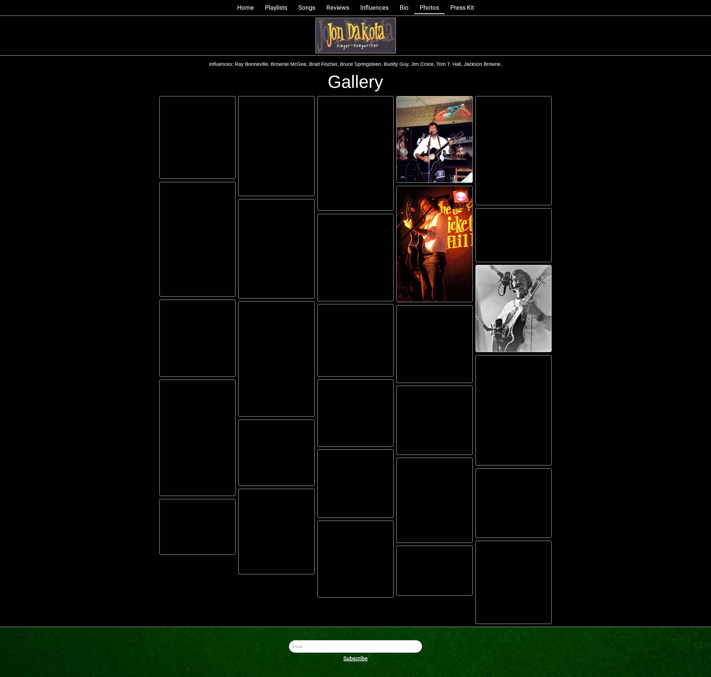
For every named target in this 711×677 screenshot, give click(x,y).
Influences (374, 7)
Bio (404, 7)
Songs (306, 7)
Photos (429, 7)
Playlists (276, 7)
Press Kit (462, 7)
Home (245, 7)
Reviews (337, 7)
